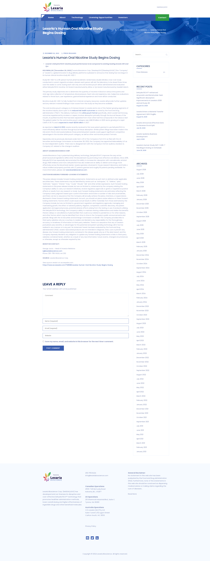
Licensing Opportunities (100, 17)
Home (51, 17)
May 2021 (139, 434)
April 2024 (140, 289)
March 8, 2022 (59, 127)
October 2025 (141, 212)
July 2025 (140, 225)
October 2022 (141, 366)
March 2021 (140, 443)
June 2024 (140, 281)
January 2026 (141, 199)
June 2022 (140, 383)
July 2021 (139, 426)
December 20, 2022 (52, 53)
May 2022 (140, 387)
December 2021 (142, 409)
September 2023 (142, 319)
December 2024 (142, 255)
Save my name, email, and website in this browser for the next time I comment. (79, 341)
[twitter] (92, 537)
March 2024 (141, 293)
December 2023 (142, 306)
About (63, 17)
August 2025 (141, 221)
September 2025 (142, 216)
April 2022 (140, 392)
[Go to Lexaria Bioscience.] (116, 30)
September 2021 (142, 422)
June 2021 (140, 430)
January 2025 (141, 251)
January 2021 (141, 451)
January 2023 (141, 353)
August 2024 (141, 272)
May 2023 (140, 336)
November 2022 (142, 362)
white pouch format (90, 113)
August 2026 (141, 169)
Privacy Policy (90, 526)
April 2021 (139, 439)
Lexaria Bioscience (104, 554)
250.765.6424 (90, 473)
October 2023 (141, 315)
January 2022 (141, 404)
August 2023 (141, 323)
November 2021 (142, 413)
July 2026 (140, 174)
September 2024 (142, 268)
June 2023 (140, 332)
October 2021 (141, 417)
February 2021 (141, 447)
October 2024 (141, 263)
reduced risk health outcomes (83, 110)
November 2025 (142, 208)
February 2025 (141, 246)
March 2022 (140, 396)
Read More (132, 494)
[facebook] (87, 537)
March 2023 (140, 345)
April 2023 (140, 340)
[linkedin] (97, 537)
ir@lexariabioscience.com (52, 251)
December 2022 (142, 357)
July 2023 (140, 328)
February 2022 (141, 400)
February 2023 (141, 349)
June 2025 (140, 229)
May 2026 (140, 182)
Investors (123, 17)
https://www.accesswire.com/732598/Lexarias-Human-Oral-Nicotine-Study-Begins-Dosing (78, 265)
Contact (162, 17)
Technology (77, 17)
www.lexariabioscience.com (76, 170)
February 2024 (141, 298)
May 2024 (140, 285)
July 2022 (140, 379)
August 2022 (141, 375)
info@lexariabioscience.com (96, 475)
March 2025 (140, 242)
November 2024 (142, 259)
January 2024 (141, 302)
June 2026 (140, 178)
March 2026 (140, 191)
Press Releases (70, 53)
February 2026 (141, 195)
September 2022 (142, 370)
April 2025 (140, 238)
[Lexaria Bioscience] (53, 7)
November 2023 (142, 310)
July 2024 (140, 276)
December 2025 (142, 204)
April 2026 (140, 187)
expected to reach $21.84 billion (71, 122)
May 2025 (140, 234)
